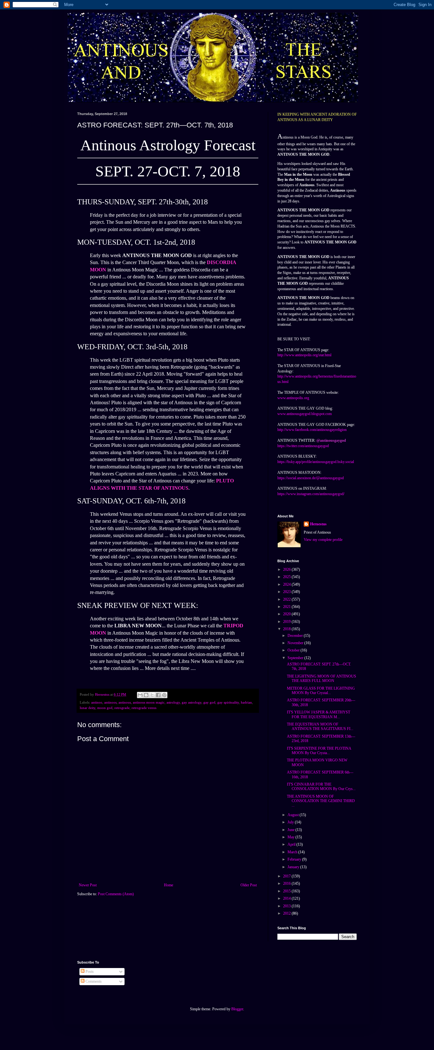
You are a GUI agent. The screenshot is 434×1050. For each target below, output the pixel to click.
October (294, 650)
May (291, 837)
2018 (287, 629)
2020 (287, 614)
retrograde (122, 708)
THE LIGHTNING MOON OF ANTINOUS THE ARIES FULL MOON (321, 678)
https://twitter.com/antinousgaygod (303, 446)
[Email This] (140, 695)
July (291, 822)
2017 (287, 876)
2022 (287, 599)
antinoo (96, 702)
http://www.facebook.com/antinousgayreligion (312, 429)
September (296, 658)
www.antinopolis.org (293, 398)
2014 (287, 898)
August (294, 815)
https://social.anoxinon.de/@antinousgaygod (310, 478)
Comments (93, 981)
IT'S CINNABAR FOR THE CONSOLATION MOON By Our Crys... (321, 786)
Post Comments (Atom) (116, 894)
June (291, 830)
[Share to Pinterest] (164, 695)
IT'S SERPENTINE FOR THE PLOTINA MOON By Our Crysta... (319, 750)
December (296, 635)
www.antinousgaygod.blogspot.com (304, 414)
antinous (125, 702)
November (296, 643)
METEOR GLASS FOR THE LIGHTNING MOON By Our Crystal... (321, 690)
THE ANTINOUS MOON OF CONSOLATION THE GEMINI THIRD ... (321, 801)
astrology (173, 702)
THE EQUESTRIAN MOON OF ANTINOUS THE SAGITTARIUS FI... (320, 726)
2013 (287, 906)
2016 (287, 883)
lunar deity (87, 708)
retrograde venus (144, 708)
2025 (287, 577)
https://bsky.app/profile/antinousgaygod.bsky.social (315, 462)
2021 (287, 606)
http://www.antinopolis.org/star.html (304, 355)
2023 (287, 592)
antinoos (110, 702)
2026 (287, 569)
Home (168, 885)
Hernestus (318, 524)
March (293, 852)
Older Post (249, 885)
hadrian (246, 702)
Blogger (237, 1009)
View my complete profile (323, 539)
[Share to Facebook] (158, 695)
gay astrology (191, 702)
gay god (209, 702)
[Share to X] (152, 695)
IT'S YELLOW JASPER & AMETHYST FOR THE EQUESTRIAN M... (318, 714)
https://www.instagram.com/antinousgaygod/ (310, 494)
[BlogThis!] (146, 695)
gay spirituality (228, 702)
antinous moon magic (149, 702)
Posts (89, 971)
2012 (287, 913)
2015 (287, 891)
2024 (287, 584)
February (295, 859)
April (292, 844)
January (294, 867)
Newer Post (88, 885)
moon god (104, 708)
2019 (287, 621)
